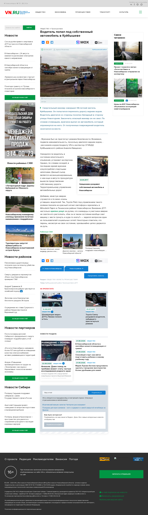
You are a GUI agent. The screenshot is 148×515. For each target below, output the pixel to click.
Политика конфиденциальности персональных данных (23, 509)
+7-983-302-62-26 (54, 496)
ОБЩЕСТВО (46, 312)
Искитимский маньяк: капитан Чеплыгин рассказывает (64, 405)
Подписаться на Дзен (54, 424)
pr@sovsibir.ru (36, 496)
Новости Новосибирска (53, 269)
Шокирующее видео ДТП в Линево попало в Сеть (52, 316)
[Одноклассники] (47, 42)
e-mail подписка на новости (114, 492)
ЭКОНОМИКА (119, 100)
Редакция (25, 459)
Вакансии (61, 459)
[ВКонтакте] (43, 42)
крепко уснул (57, 211)
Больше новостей (20, 97)
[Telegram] (52, 42)
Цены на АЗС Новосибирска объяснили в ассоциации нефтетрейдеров (126, 106)
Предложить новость (96, 276)
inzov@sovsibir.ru (80, 494)
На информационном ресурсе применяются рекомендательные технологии (30, 500)
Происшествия (82, 12)
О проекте (11, 459)
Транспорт (105, 12)
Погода (73, 459)
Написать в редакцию (121, 474)
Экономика (60, 12)
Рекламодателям (43, 459)
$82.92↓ (25, 3)
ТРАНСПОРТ (118, 63)
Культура (123, 12)
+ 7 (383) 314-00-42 (48, 494)
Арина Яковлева (62, 50)
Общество (40, 12)
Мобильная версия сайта (111, 499)
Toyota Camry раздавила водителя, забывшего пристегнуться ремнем (95, 319)
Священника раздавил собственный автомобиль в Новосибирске (91, 187)
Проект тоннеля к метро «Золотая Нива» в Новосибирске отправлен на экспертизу (127, 70)
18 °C (19, 3)
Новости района (75, 269)
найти (29, 28)
